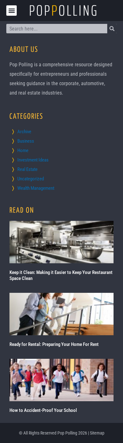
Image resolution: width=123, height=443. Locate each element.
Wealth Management (35, 188)
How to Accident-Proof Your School (43, 410)
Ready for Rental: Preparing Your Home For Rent (54, 344)
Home (22, 150)
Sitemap (97, 432)
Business (25, 141)
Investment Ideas (33, 160)
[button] (11, 10)
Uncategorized (30, 179)
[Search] (112, 28)
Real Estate (27, 169)
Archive (24, 131)
